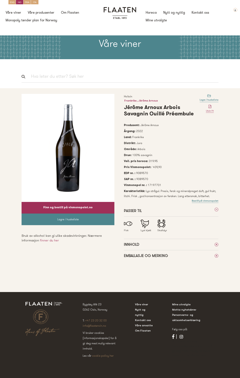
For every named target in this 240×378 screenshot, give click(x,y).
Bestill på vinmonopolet (205, 200)
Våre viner (13, 13)
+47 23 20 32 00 (96, 320)
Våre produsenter (41, 13)
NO (19, 2)
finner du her (49, 240)
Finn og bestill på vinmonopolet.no (68, 207)
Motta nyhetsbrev (184, 309)
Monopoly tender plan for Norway (31, 20)
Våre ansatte (144, 325)
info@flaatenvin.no (94, 325)
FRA (27, 2)
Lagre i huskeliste (68, 219)
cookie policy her (103, 355)
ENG (12, 2)
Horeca (151, 13)
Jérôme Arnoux (148, 100)
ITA (34, 2)
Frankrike (130, 100)
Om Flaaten (70, 13)
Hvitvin (128, 96)
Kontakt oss (200, 13)
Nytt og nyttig (174, 13)
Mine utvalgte (156, 20)
